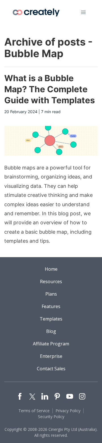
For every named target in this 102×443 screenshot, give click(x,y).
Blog (51, 331)
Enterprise (51, 356)
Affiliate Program (51, 344)
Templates (51, 319)
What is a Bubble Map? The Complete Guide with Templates (49, 89)
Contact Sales (51, 368)
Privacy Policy (68, 410)
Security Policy (51, 416)
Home (51, 269)
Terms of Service (34, 410)
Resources (51, 281)
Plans (51, 294)
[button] (83, 12)
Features (51, 306)
